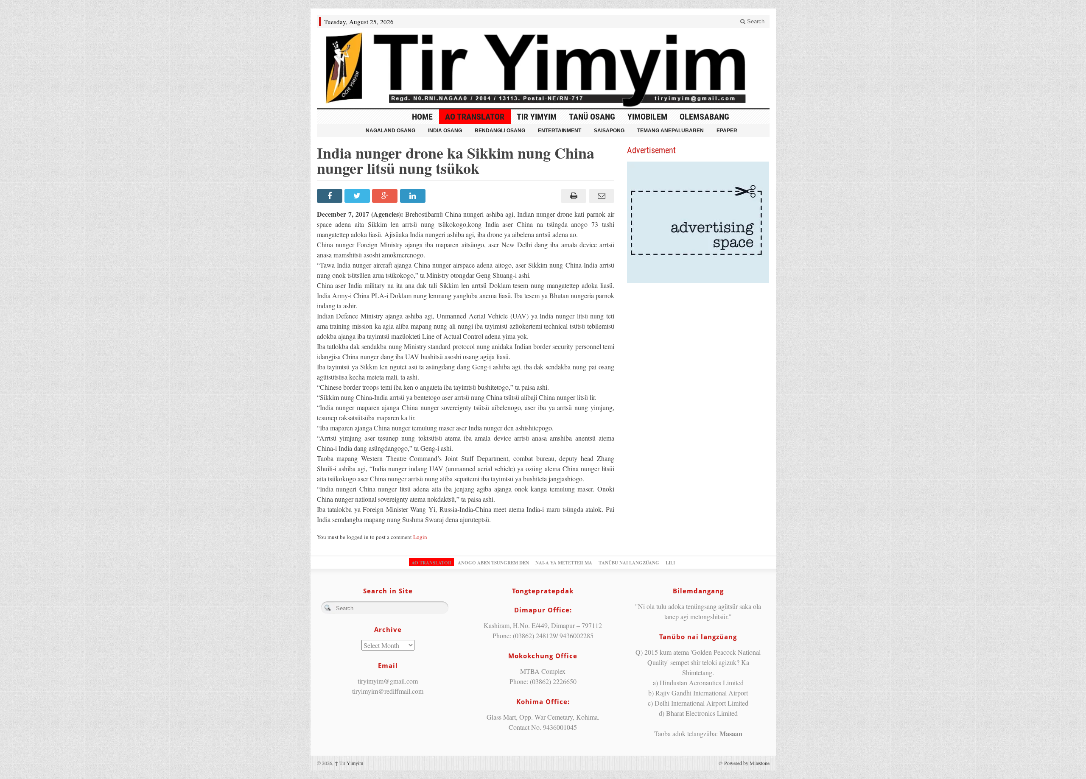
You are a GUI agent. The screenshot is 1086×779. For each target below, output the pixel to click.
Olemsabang (704, 117)
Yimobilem (647, 117)
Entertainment (559, 131)
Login (420, 537)
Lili (670, 562)
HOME (422, 117)
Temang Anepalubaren (670, 131)
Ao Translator (474, 117)
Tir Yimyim (537, 117)
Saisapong (609, 131)
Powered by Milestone (747, 762)
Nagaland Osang (390, 131)
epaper (727, 131)
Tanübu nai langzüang (629, 562)
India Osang (445, 131)
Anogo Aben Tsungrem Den (493, 562)
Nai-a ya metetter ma (563, 562)
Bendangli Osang (500, 131)
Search (754, 21)
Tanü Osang (592, 117)
